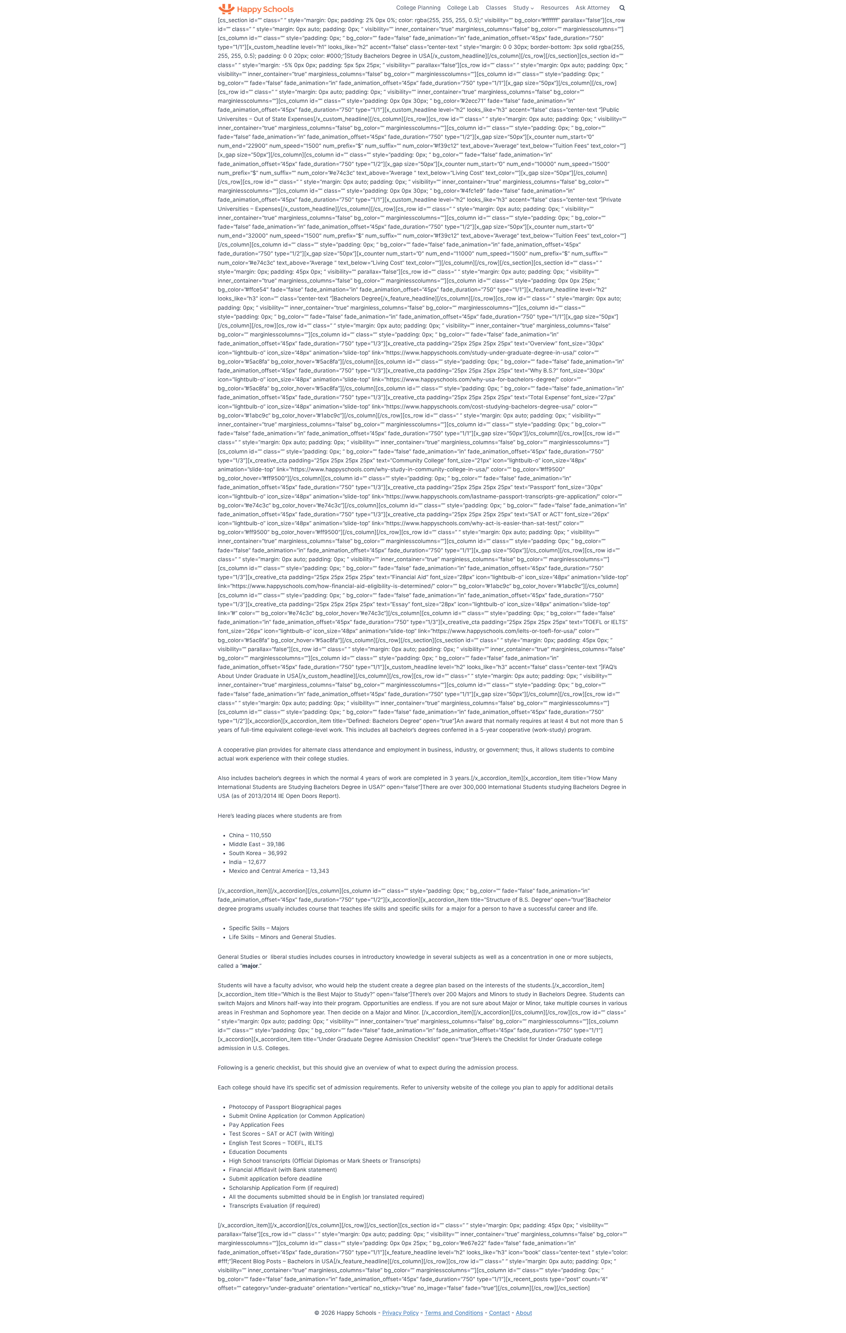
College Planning (418, 7)
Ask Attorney (593, 7)
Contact (499, 1313)
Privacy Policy (400, 1313)
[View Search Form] (622, 8)
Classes (496, 7)
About (524, 1313)
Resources (555, 7)
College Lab (463, 7)
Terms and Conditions (454, 1313)
